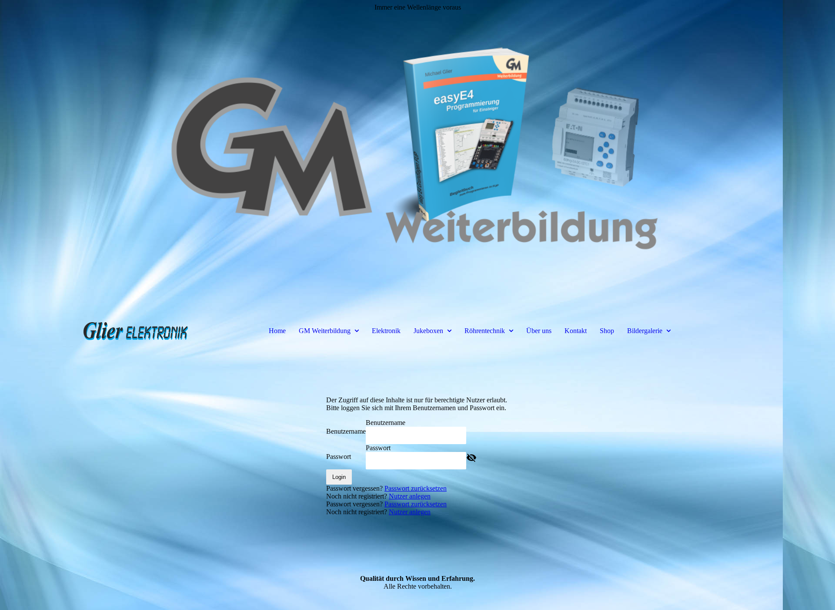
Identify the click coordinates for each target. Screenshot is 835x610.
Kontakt (575, 330)
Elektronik (386, 330)
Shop (607, 330)
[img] (417, 152)
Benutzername (346, 431)
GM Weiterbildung (325, 330)
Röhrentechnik (484, 330)
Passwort (338, 456)
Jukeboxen (428, 330)
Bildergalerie (644, 330)
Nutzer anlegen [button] (410, 496)
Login (339, 477)
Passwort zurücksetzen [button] (415, 488)
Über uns (538, 330)
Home (277, 330)
